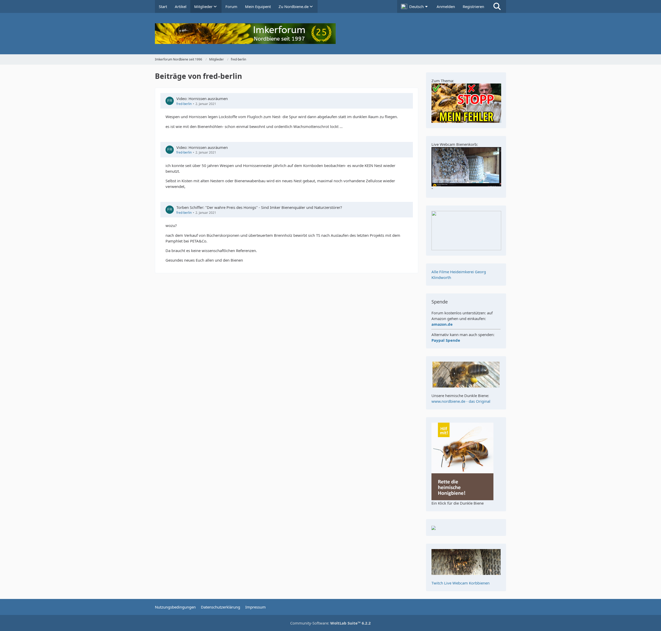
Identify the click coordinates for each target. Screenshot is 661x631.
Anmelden (446, 6)
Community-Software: (330, 623)
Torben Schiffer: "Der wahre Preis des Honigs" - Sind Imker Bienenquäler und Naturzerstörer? (259, 207)
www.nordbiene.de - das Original (460, 401)
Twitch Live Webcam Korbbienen (460, 583)
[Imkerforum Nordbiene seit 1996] (330, 34)
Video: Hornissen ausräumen (202, 98)
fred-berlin (184, 104)
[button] (415, 6)
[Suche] (497, 6)
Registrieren (473, 6)
